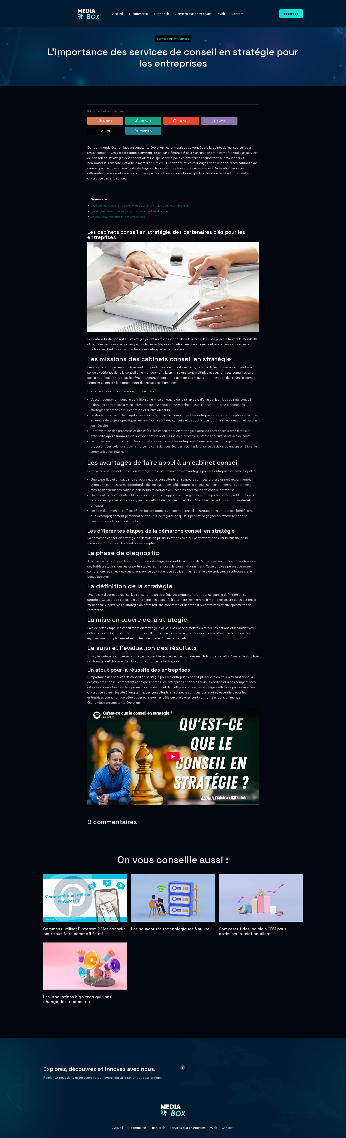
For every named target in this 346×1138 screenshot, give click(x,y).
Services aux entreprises (193, 14)
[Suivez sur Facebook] (182, 1067)
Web (221, 14)
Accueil (117, 14)
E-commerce (138, 14)
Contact (237, 14)
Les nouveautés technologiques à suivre (170, 928)
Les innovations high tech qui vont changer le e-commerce (77, 999)
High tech (161, 14)
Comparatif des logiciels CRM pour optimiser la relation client (252, 931)
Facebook (291, 13)
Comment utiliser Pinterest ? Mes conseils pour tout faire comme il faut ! (84, 931)
